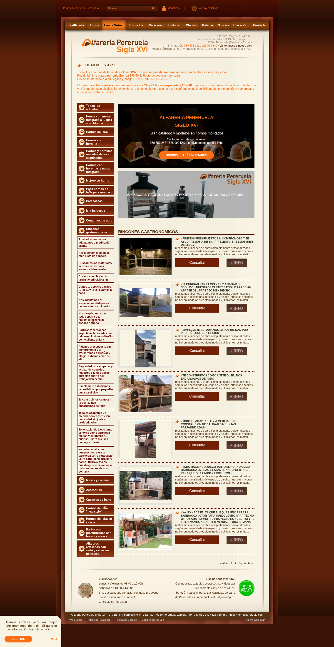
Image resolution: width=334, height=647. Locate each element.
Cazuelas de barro (99, 499)
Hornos (94, 25)
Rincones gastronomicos (96, 230)
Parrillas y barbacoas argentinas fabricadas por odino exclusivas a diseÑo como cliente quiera (95, 334)
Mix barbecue (95, 210)
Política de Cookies (126, 619)
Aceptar (18, 639)
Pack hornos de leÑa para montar (98, 190)
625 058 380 (209, 45)
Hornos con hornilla (94, 142)
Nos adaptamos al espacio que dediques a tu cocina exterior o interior (95, 303)
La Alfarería (76, 25)
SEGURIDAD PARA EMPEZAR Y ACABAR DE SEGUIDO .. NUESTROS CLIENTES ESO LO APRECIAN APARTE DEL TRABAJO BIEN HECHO (216, 287)
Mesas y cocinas (97, 480)
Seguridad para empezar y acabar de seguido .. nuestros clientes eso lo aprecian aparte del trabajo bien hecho (96, 373)
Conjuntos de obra (99, 220)
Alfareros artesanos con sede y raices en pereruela (97, 548)
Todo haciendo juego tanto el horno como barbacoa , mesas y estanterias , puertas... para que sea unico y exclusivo (95, 436)
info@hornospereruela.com (205, 142)
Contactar (260, 25)
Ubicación (240, 25)
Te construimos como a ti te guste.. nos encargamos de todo (95, 403)
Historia (173, 25)
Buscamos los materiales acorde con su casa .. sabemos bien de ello (95, 266)
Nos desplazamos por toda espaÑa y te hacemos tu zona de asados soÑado (93, 318)
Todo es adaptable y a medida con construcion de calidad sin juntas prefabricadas (94, 417)
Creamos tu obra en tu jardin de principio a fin (93, 278)
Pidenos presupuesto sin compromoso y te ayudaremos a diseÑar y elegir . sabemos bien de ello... (95, 353)
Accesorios (94, 490)
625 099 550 (177, 142)
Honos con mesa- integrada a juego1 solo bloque (99, 120)
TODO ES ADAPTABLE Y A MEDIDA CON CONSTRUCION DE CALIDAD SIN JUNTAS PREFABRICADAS (208, 424)
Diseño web (252, 619)
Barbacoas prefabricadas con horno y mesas (98, 533)
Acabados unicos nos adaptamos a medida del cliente (94, 242)
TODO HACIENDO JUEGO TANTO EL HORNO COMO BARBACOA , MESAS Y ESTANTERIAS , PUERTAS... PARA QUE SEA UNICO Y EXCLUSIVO (215, 470)
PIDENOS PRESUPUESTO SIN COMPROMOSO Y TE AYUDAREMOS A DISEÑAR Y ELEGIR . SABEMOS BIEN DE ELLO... (217, 241)
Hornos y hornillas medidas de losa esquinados (99, 154)
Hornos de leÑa (97, 132)
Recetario (155, 25)
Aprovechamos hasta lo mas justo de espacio (94, 254)
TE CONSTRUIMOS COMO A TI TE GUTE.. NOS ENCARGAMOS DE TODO (211, 377)
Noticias (223, 25)
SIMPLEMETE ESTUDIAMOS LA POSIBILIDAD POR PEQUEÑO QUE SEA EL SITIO (214, 331)
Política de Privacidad (98, 619)
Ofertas (191, 25)
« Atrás (224, 563)
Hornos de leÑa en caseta (99, 520)
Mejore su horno (97, 180)
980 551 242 (192, 45)
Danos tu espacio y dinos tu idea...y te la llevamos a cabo (95, 290)
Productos (136, 25)
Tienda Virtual (113, 25)
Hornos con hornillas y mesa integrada (98, 168)
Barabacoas (94, 201)
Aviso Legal (75, 619)
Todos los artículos (93, 107)
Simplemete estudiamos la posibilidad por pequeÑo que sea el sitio (96, 389)
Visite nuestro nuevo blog (235, 45)
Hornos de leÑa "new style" (97, 509)
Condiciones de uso (153, 619)
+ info (52, 639)
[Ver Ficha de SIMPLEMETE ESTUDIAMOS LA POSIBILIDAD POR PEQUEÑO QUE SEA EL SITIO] (145, 365)
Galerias (208, 25)
